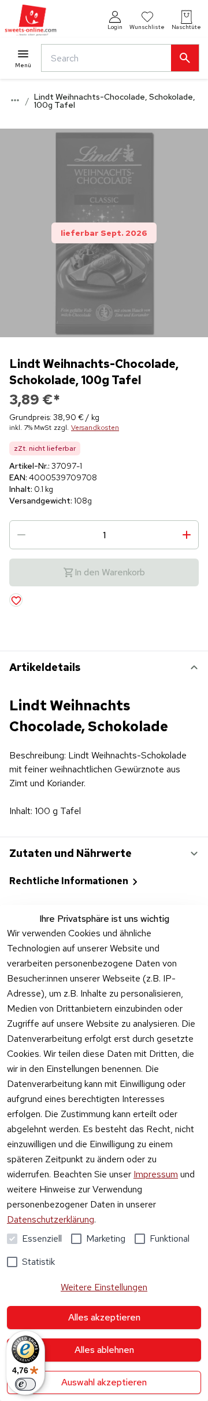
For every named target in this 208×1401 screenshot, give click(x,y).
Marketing (105, 1238)
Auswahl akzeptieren (104, 1382)
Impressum (155, 1174)
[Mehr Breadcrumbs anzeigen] (15, 100)
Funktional (170, 1238)
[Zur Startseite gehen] (31, 21)
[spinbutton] (104, 535)
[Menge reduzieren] (21, 535)
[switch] (25, 1384)
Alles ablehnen (104, 1350)
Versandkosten (95, 427)
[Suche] (185, 58)
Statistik (38, 1262)
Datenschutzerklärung (50, 1219)
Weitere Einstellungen (104, 1287)
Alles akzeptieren (104, 1317)
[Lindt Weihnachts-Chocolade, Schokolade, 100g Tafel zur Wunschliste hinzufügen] (16, 600)
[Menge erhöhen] (186, 535)
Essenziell (42, 1238)
